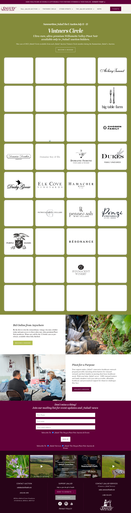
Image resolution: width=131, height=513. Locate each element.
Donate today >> (98, 2)
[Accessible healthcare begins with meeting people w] (17, 466)
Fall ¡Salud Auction (29, 9)
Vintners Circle (49, 9)
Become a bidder (65, 50)
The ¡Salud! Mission (84, 9)
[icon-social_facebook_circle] (60, 504)
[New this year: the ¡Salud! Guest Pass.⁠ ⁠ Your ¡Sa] (65, 466)
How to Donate (64, 492)
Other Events (65, 9)
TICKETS (115, 9)
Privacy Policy (65, 509)
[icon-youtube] (72, 504)
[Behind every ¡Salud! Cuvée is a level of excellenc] (41, 466)
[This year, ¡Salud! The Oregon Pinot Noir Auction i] (89, 466)
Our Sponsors (64, 497)
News (99, 9)
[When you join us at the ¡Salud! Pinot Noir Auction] (113, 466)
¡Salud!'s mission (81, 389)
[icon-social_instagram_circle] (66, 504)
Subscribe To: (46, 432)
